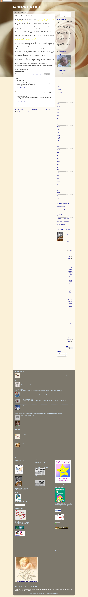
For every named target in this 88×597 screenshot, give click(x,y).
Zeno (58, 199)
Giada (58, 129)
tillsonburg (49, 593)
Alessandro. (59, 89)
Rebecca (58, 178)
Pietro (58, 176)
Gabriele (58, 127)
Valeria (58, 195)
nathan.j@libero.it (60, 46)
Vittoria (58, 196)
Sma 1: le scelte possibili (61, 209)
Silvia (58, 187)
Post (59, 353)
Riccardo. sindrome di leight (26, 422)
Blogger (56, 593)
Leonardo (58, 144)
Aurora (58, 101)
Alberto (58, 86)
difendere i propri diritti (61, 224)
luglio (69, 256)
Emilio (58, 115)
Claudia (58, 107)
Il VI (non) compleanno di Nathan (27, 399)
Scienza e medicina (60, 222)
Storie (35, 75)
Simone (58, 192)
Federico (58, 120)
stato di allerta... (23, 382)
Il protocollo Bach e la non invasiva (63, 218)
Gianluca (58, 132)
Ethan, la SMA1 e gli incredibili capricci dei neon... (70, 331)
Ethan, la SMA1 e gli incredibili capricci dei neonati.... (30, 392)
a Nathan (22, 443)
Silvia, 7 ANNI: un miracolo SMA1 (70, 309)
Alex (58, 94)
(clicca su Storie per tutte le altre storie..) (26, 75)
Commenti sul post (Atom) (24, 111)
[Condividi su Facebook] (48, 74)
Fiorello (58, 124)
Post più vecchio (50, 109)
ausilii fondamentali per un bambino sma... (70, 262)
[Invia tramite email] (44, 74)
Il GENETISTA (57, 455)
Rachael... (69, 337)
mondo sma (59, 79)
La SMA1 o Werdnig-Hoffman (62, 208)
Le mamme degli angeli (26, 7)
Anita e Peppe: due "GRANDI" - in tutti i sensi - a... (70, 289)
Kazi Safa (58, 143)
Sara (57, 184)
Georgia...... (70, 306)
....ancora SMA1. (18, 449)
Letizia (58, 146)
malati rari (17, 462)
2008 (68, 243)
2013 (68, 234)
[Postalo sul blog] (46, 74)
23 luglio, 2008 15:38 (21, 101)
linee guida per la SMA (61, 211)
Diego (58, 112)
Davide (58, 110)
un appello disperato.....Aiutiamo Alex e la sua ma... (70, 274)
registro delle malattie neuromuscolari (63, 221)
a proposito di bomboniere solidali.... (70, 296)
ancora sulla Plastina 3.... (70, 326)
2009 (68, 241)
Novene (58, 173)
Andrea (58, 95)
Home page (34, 109)
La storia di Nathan (60, 72)
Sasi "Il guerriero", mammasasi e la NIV (70, 315)
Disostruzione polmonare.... (70, 303)
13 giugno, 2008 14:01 (21, 87)
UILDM (16, 457)
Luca (58, 150)
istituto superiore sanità (19, 460)
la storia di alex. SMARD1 (70, 268)
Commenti (60, 355)
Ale (57, 87)
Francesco (58, 126)
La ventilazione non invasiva (62, 212)
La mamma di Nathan (61, 73)
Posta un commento (20, 104)
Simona (58, 190)
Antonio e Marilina (60, 100)
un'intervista (59, 76)
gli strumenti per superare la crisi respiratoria (63, 216)
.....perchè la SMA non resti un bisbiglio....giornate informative (26, 432)
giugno (69, 258)
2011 (68, 238)
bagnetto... (70, 335)
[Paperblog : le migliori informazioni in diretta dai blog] (58, 511)
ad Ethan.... (70, 265)
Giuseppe (58, 135)
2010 (68, 239)
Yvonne (58, 198)
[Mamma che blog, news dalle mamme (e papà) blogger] (57, 524)
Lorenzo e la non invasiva (70, 320)
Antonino (58, 98)
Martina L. (59, 164)
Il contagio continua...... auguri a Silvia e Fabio (23, 440)
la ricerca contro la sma (19, 458)
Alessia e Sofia (59, 92)
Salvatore (58, 183)
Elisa (58, 114)
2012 (68, 236)
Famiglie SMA (37, 455)
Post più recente (19, 109)
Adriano (58, 84)
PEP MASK (70, 299)
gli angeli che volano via (61, 78)
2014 (68, 232)
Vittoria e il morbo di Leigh (20, 389)
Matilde (58, 166)
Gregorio (58, 138)
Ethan (58, 118)
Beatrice (58, 104)
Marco (58, 156)
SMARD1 (37, 464)
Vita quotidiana (59, 214)
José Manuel (59, 141)
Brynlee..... (70, 323)
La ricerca (58, 219)
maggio (69, 339)
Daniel (58, 109)
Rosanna (58, 180)
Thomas (58, 193)
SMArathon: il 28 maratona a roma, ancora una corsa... (70, 281)
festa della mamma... (24, 405)
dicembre (70, 244)
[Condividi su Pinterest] (49, 74)
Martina (58, 160)
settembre (70, 252)
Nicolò (58, 172)
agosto (69, 254)
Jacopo (58, 140)
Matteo (58, 167)
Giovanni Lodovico (60, 133)
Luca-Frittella (59, 153)
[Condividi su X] (47, 74)
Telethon (16, 455)
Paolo (58, 175)
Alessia (58, 91)
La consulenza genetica (61, 206)
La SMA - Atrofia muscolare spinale (63, 205)
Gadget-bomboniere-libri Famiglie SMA (42, 461)
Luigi (58, 155)
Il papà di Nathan (60, 75)
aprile (69, 341)
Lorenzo (58, 149)
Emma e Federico (60, 117)
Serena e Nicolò (60, 186)
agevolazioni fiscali (60, 226)
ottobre (69, 250)
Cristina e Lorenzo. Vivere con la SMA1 (28, 415)
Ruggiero (58, 181)
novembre (70, 247)
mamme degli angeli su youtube (40, 462)
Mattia (58, 170)
